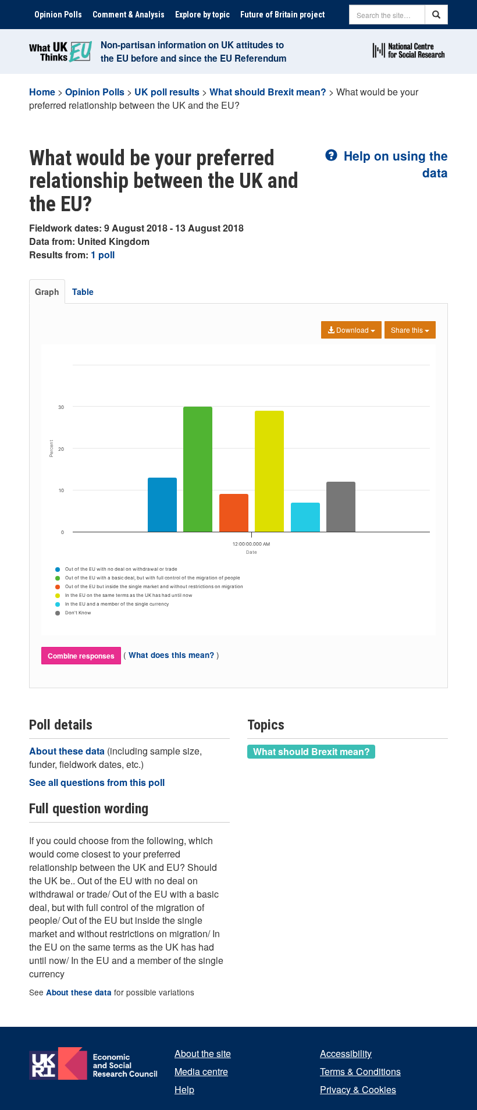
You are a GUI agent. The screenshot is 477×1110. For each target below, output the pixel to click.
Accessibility (346, 1053)
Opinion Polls (58, 14)
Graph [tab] (47, 291)
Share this (408, 330)
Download (352, 330)
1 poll (103, 254)
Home (42, 91)
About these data (68, 750)
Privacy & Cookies (358, 1089)
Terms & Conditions (360, 1071)
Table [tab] (83, 291)
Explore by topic (202, 14)
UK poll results (167, 91)
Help (184, 1089)
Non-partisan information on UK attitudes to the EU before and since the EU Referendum (194, 51)
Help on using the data (394, 164)
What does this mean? (171, 654)
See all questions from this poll (97, 782)
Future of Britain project (282, 14)
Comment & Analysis (128, 14)
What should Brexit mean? (267, 91)
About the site (203, 1053)
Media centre (201, 1071)
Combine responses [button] (81, 655)
